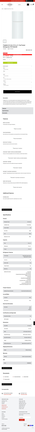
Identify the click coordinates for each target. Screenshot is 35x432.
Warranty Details (26, 376)
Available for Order (10, 62)
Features (4, 108)
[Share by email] (31, 50)
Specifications (5, 110)
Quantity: (4, 59)
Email (4, 74)
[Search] (28, 5)
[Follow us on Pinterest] (5, 425)
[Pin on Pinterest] (28, 50)
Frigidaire (4, 48)
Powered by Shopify (4, 429)
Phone (4, 71)
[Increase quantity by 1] (12, 59)
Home (2, 8)
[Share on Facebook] (26, 50)
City (4, 77)
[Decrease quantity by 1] (7, 59)
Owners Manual (6, 376)
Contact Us (3, 416)
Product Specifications (17, 376)
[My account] (31, 4)
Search (3, 413)
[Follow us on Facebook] (2, 425)
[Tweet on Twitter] (29, 50)
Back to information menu (7, 209)
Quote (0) (34, 323)
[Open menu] (2, 4)
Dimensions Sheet (6, 379)
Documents (4, 113)
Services (3, 417)
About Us (3, 414)
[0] (32, 4)
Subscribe (21, 419)
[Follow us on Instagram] (4, 425)
